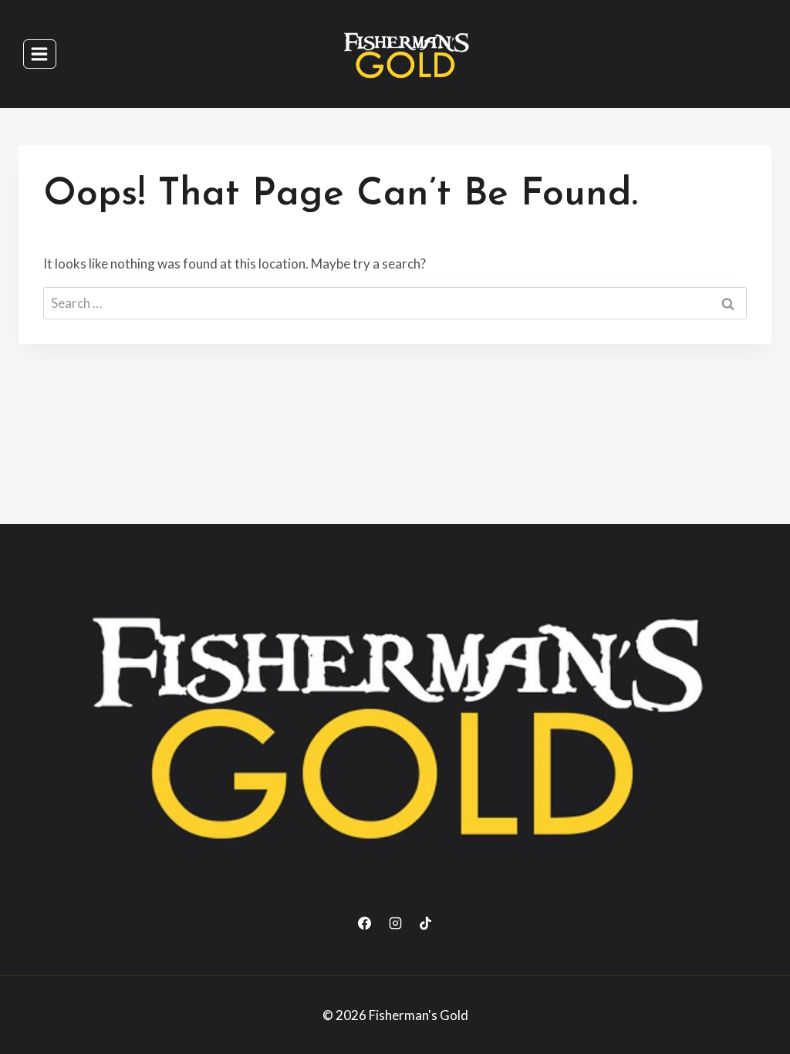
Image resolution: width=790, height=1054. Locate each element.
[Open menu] (39, 53)
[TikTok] (425, 923)
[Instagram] (395, 923)
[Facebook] (365, 923)
